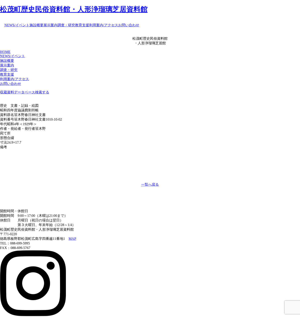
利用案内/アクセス (103, 25)
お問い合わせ (128, 25)
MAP (72, 238)
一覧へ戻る (150, 184)
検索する (42, 92)
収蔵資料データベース (17, 92)
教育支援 (82, 25)
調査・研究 (66, 25)
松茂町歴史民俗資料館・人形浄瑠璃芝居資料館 (74, 9)
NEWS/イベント (16, 25)
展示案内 (50, 25)
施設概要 (36, 25)
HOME (5, 52)
